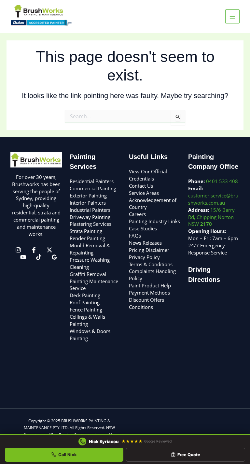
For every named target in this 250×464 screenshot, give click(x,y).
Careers (137, 214)
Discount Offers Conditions (146, 303)
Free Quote (188, 454)
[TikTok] (39, 257)
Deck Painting (85, 295)
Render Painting (87, 238)
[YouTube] (23, 257)
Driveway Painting (90, 217)
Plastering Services (90, 224)
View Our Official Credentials (148, 175)
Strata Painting (86, 231)
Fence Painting (86, 309)
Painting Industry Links (154, 221)
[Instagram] (18, 250)
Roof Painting (85, 302)
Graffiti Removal (88, 274)
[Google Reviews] (54, 257)
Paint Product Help (150, 285)
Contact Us (141, 185)
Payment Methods (149, 292)
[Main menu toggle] (232, 16)
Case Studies (143, 228)
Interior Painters (88, 202)
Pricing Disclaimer (149, 250)
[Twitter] (49, 250)
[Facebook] (34, 250)
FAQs (135, 235)
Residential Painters (92, 181)
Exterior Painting (88, 195)
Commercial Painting (93, 188)
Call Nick (67, 454)
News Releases (145, 242)
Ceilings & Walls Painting (87, 320)
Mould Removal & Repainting (90, 249)
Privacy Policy (144, 257)
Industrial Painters (90, 210)
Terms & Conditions (151, 264)
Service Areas (144, 193)
